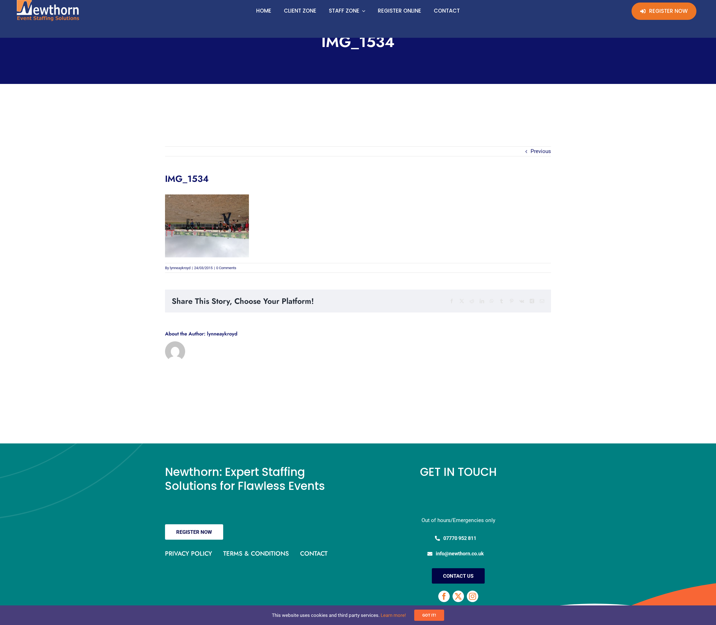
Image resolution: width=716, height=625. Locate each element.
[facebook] (444, 596)
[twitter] (458, 596)
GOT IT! (429, 615)
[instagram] (472, 596)
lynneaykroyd (180, 268)
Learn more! (393, 615)
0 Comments (226, 268)
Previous (541, 151)
